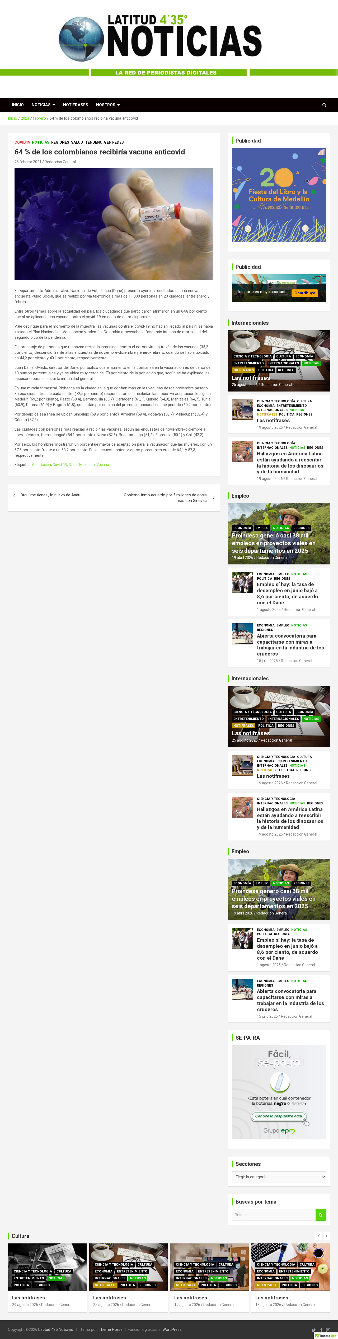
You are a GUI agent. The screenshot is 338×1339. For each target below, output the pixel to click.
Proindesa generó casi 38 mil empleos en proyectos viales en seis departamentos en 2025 (274, 543)
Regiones (60, 142)
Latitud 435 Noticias (55, 1329)
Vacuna (102, 465)
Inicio (18, 104)
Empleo (262, 528)
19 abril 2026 (242, 557)
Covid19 (22, 142)
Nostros (105, 104)
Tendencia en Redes (104, 142)
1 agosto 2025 (269, 609)
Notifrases (75, 104)
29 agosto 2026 (25, 1305)
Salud (77, 142)
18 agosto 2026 (268, 1305)
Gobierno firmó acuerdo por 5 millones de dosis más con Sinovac (165, 498)
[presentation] (318, 1236)
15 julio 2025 (267, 661)
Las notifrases (251, 378)
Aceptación (41, 465)
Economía (304, 356)
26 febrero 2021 (28, 162)
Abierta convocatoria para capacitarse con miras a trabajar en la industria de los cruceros (290, 645)
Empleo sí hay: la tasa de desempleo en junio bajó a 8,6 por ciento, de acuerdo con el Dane (287, 593)
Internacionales (283, 363)
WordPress (172, 1329)
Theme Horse (111, 1329)
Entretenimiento (248, 363)
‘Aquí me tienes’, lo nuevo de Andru (51, 495)
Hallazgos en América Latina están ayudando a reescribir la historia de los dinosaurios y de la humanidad (290, 463)
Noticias (41, 104)
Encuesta (87, 465)
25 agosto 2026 (245, 385)
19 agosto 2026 (270, 427)
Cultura (283, 356)
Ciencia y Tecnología (252, 356)
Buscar (321, 1215)
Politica (266, 370)
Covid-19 (60, 465)
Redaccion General (60, 162)
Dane (73, 465)
